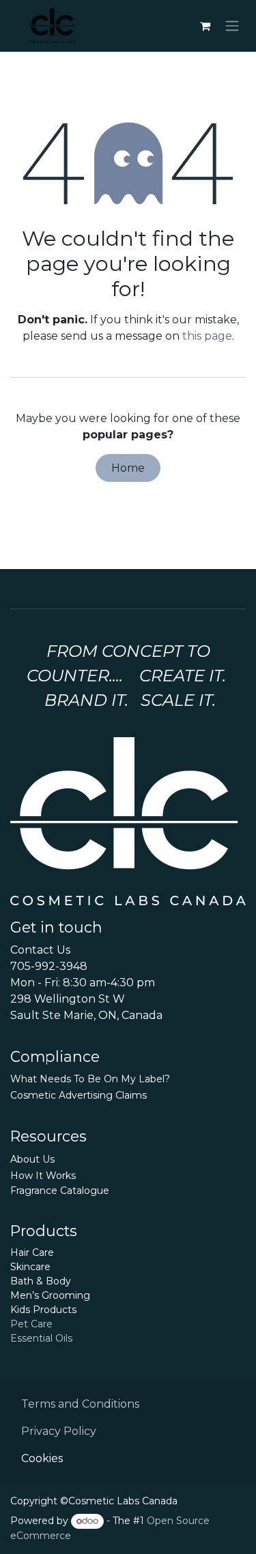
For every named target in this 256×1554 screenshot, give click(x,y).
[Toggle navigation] (232, 26)
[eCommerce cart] (204, 25)
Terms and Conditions (80, 1403)
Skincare (30, 1267)
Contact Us (40, 949)
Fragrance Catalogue (59, 1190)
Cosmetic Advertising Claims (78, 1095)
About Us (32, 1159)
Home (128, 468)
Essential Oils (41, 1338)
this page (207, 335)
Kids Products (43, 1310)
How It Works (43, 1175)
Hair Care (32, 1252)
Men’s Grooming (50, 1295)
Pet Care (31, 1324)
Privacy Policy (58, 1431)
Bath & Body (40, 1281)
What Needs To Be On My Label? (90, 1079)
